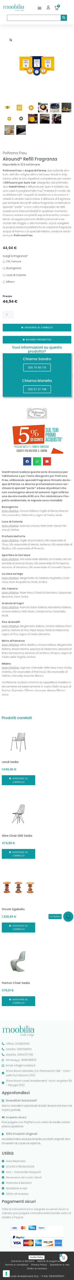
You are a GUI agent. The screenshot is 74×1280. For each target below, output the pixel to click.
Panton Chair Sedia (16, 983)
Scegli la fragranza (15, 256)
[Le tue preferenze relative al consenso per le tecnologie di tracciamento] (6, 1273)
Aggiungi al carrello (39, 327)
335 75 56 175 (37, 367)
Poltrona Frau (15, 152)
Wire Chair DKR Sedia (17, 836)
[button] (40, 8)
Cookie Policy (36, 1257)
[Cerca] (64, 18)
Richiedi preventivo (39, 339)
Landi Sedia (10, 762)
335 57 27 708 (37, 389)
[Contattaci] (68, 916)
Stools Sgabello (13, 909)
